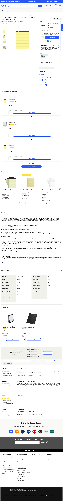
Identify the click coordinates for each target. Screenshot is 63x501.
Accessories (25, 208)
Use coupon (44, 442)
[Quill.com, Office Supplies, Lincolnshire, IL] (5, 490)
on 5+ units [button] (28, 333)
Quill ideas (19, 478)
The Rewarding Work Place (52, 461)
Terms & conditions (8, 495)
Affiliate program (20, 480)
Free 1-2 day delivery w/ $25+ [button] (48, 200)
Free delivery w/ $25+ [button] (6, 198)
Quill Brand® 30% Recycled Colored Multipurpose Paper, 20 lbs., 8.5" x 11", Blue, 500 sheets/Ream (28, 119)
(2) (38, 349)
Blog (48, 459)
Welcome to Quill (50, 456)
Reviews (33, 208)
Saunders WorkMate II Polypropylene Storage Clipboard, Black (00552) (9, 327)
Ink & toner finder (35, 459)
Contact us (4, 473)
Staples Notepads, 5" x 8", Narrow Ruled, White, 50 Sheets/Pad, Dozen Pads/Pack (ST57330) (50, 190)
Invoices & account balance (7, 463)
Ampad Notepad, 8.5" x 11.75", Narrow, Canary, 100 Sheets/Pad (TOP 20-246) (26, 96)
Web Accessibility (50, 465)
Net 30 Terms (20, 465)
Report (40, 375)
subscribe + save (20, 463)
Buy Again (25, 10)
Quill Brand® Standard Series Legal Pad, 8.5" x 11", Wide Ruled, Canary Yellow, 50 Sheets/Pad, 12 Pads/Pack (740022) (30, 190)
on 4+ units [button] (48, 197)
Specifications (15, 208)
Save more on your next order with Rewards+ (10, 1)
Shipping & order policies (7, 467)
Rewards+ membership (22, 456)
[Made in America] (3, 263)
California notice (24, 495)
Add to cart (52, 37)
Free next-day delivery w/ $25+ (46, 67)
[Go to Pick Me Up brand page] (23, 432)
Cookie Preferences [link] (32, 495)
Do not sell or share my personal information (45, 495)
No (34, 375)
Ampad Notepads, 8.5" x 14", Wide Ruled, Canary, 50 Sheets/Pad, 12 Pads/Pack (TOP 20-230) (27, 142)
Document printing (21, 470)
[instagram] (26, 450)
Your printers (34, 461)
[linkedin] (29, 450)
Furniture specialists (21, 474)
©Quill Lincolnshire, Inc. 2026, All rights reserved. (18, 490)
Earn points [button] (57, 18)
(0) (38, 353)
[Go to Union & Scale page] (46, 432)
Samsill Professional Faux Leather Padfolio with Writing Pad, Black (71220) (30, 327)
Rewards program (20, 459)
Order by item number (36, 463)
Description (5, 208)
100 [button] (44, 80)
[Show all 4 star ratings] (34, 351)
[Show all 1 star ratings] (33, 356)
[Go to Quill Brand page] (11, 432)
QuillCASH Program (21, 461)
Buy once (43, 21)
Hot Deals (20, 10)
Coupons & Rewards (12, 10)
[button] (40, 6)
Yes (30, 375)
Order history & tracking (7, 456)
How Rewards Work (31, 1)
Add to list (42, 74)
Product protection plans (22, 476)
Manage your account (6, 461)
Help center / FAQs (6, 465)
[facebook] (33, 450)
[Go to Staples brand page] (34, 432)
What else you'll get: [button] (46, 62)
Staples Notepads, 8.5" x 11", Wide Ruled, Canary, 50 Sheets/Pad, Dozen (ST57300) (10, 190)
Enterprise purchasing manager (23, 472)
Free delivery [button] (25, 336)
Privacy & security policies (7, 471)
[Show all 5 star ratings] (33, 349)
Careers (48, 463)
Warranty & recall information (8, 469)
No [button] (40, 85)
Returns (3, 459)
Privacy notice (16, 495)
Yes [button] (44, 85)
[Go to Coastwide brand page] (17, 432)
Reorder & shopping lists (37, 456)
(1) (38, 351)
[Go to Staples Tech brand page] (40, 432)
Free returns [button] (42, 71)
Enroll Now (50, 27)
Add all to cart (31, 166)
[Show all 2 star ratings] (34, 354)
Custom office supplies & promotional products (22, 468)
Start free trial (56, 45)
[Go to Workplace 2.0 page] (52, 432)
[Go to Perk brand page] (29, 432)
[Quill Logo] (5, 5)
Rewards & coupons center (37, 465)
